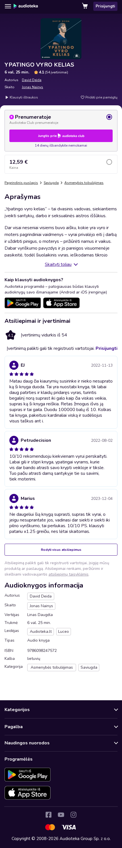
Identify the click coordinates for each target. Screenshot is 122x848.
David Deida (31, 80)
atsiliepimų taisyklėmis (69, 574)
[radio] (61, 119)
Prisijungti (105, 6)
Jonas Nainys (32, 87)
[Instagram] (73, 814)
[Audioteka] (26, 6)
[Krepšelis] (85, 6)
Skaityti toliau (58, 264)
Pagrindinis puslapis (21, 182)
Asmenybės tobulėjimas (84, 182)
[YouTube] (61, 814)
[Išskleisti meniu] (8, 6)
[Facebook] (48, 814)
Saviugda (51, 182)
